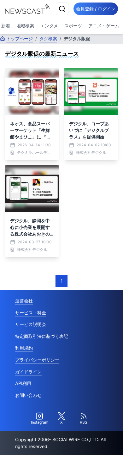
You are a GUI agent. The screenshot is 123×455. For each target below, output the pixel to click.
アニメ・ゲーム (103, 25)
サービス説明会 (30, 324)
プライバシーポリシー (37, 359)
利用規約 (24, 347)
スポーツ (73, 25)
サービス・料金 (30, 312)
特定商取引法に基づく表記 (41, 336)
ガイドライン (28, 371)
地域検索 (25, 25)
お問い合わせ (28, 395)
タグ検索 (48, 38)
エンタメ (49, 25)
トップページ (19, 38)
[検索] (62, 9)
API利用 (23, 383)
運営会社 (24, 300)
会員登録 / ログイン (95, 8)
